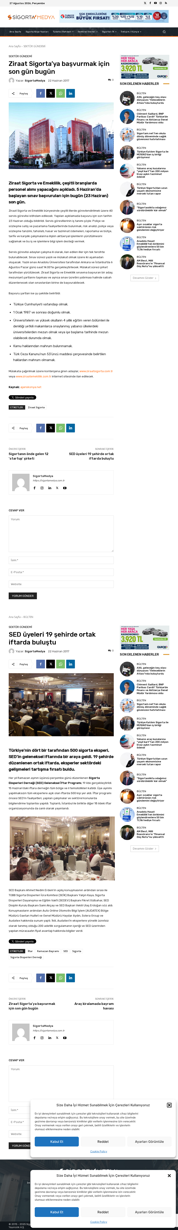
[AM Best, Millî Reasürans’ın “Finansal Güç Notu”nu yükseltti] (127, 261)
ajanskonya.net (30, 387)
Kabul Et (56, 1212)
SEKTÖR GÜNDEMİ (34, 46)
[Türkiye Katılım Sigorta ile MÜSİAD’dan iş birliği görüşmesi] (127, 152)
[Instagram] (160, 3)
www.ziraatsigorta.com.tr (96, 371)
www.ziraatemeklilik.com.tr (33, 376)
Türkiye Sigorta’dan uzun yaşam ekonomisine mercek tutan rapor (152, 191)
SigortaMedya (35, 80)
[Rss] (165, 3)
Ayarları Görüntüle (149, 1212)
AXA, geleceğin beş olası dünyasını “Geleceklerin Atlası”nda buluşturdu (151, 100)
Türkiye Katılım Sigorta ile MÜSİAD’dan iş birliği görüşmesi (152, 154)
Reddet (103, 1212)
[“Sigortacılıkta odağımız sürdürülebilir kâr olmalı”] (127, 207)
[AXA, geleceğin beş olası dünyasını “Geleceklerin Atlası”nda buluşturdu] (127, 98)
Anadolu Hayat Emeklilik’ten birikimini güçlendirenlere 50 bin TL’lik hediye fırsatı (150, 245)
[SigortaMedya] (12, 80)
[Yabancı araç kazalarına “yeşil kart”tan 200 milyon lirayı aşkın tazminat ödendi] (127, 171)
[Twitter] (145, 3)
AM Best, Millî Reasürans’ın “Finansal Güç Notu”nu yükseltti (151, 263)
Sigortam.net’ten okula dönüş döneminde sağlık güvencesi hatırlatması (151, 136)
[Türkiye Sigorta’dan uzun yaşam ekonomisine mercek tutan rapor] (127, 189)
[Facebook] (150, 3)
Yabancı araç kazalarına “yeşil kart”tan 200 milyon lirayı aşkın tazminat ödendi (152, 173)
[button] (169, 1175)
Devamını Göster (143, 278)
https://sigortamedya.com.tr (48, 480)
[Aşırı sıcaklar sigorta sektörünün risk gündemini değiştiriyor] (127, 225)
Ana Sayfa (15, 46)
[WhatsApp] (60, 93)
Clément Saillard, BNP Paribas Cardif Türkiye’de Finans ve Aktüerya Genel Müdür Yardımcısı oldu (152, 118)
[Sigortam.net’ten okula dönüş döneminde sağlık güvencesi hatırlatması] (127, 134)
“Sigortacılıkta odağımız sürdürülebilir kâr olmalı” (152, 209)
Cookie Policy (98, 1221)
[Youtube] (155, 3)
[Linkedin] (70, 93)
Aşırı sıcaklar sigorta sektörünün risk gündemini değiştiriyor (150, 227)
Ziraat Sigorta (36, 407)
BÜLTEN (141, 93)
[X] (50, 93)
